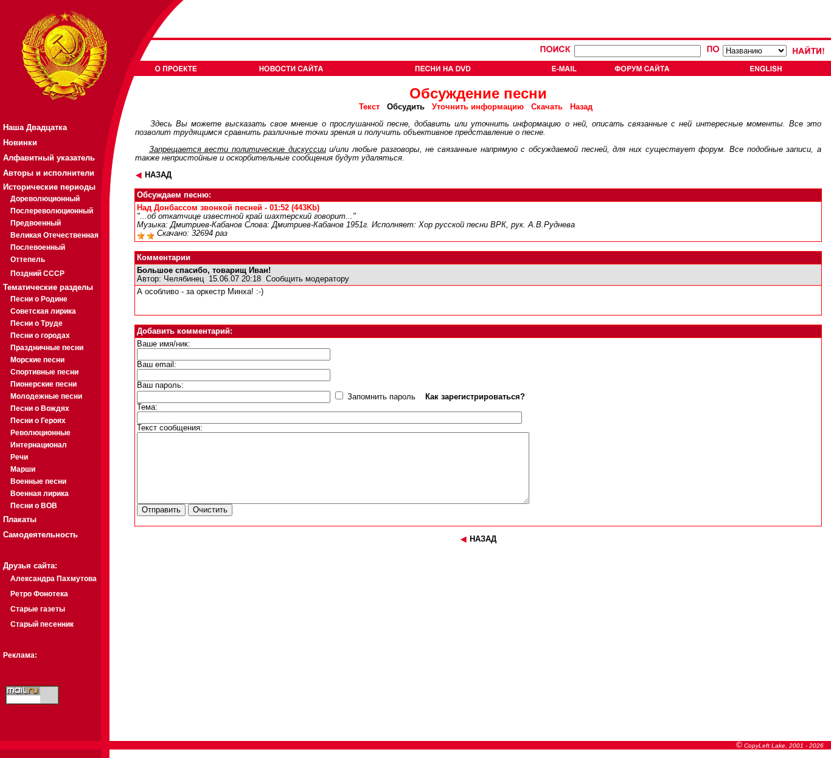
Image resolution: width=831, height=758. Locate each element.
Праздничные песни (46, 347)
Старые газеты (37, 609)
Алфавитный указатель (49, 157)
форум (710, 149)
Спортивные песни (44, 372)
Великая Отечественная (54, 235)
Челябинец (184, 279)
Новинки (20, 142)
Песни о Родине (39, 299)
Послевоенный (37, 247)
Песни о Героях (38, 420)
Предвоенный (35, 223)
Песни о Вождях (39, 408)
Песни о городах (40, 335)
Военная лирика (39, 493)
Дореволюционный (45, 199)
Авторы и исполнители (48, 172)
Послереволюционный (51, 211)
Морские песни (37, 360)
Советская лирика (43, 311)
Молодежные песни (46, 396)
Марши (22, 469)
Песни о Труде (36, 323)
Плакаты (20, 519)
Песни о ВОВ (33, 505)
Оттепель (27, 259)
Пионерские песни (43, 384)
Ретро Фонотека (39, 594)
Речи (19, 457)
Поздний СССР (37, 273)
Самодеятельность (40, 534)
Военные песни (38, 481)
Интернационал (38, 445)
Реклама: (20, 655)
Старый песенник (42, 624)
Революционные (40, 433)
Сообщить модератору (307, 279)
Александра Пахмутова (53, 578)
